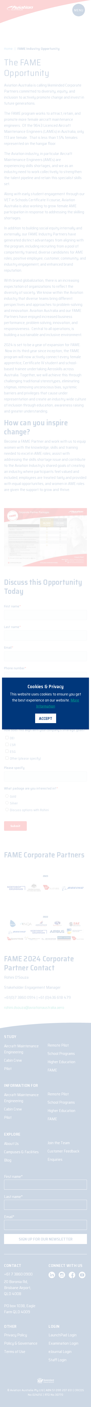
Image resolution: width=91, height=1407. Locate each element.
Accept (45, 718)
